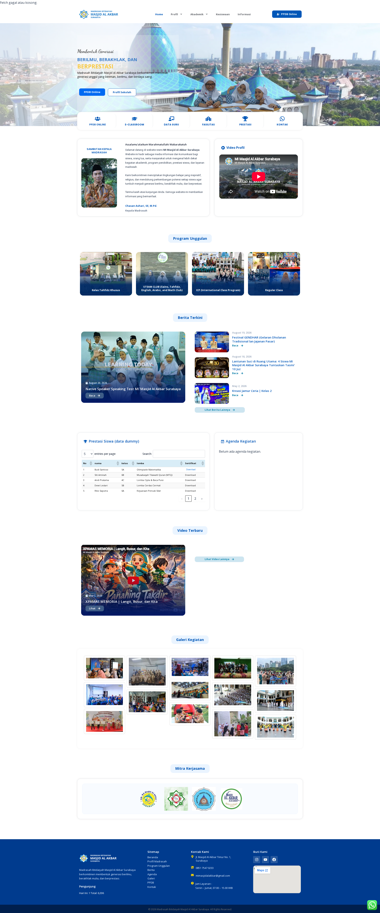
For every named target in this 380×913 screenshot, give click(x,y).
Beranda (152, 857)
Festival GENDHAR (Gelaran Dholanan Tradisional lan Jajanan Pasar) (259, 339)
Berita (151, 870)
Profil (174, 14)
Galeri (151, 878)
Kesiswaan (223, 14)
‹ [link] (181, 498)
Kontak (151, 887)
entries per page (105, 454)
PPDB (150, 882)
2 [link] (195, 498)
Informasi (244, 14)
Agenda (152, 874)
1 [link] (188, 498)
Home (159, 14)
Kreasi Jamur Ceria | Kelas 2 (252, 391)
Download (191, 469)
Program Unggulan (158, 865)
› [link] (201, 498)
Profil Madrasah (157, 861)
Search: (147, 454)
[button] (90, 463)
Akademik (196, 14)
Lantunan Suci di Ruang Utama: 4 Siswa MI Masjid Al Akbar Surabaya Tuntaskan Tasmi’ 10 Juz (263, 365)
